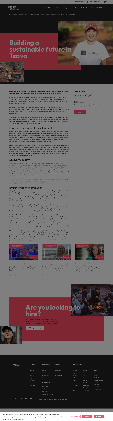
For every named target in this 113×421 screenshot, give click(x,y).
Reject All (87, 416)
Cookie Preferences (75, 416)
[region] (56, 416)
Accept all (98, 416)
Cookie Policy (21, 419)
